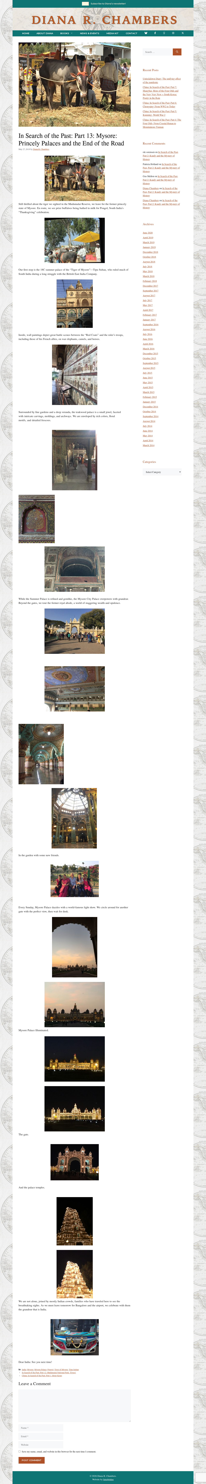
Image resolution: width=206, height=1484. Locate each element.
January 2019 (149, 247)
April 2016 (148, 343)
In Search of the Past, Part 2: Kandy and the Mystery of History (160, 155)
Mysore (30, 1369)
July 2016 (147, 334)
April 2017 (148, 310)
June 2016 (148, 338)
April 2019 (148, 237)
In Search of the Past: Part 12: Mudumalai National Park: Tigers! (49, 1372)
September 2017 (150, 290)
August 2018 (149, 261)
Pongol (51, 1369)
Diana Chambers (151, 188)
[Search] (177, 51)
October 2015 (149, 358)
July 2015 (147, 372)
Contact (131, 33)
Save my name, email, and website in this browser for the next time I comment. (59, 1451)
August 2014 (149, 421)
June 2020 (148, 232)
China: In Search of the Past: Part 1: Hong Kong (42, 1375)
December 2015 (150, 353)
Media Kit (112, 33)
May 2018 (148, 271)
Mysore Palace (40, 1369)
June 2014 (148, 430)
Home (25, 33)
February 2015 (150, 396)
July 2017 (147, 300)
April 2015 (148, 387)
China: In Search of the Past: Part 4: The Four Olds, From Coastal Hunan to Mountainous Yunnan (162, 123)
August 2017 (149, 295)
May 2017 (148, 305)
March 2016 (148, 348)
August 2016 (149, 329)
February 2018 (150, 281)
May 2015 (148, 382)
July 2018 (147, 266)
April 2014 (148, 440)
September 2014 (150, 416)
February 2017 (150, 314)
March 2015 (148, 392)
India (24, 1369)
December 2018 (150, 252)
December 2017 (150, 285)
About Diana (44, 33)
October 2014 (149, 411)
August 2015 (149, 367)
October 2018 (149, 256)
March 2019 (148, 242)
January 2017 (149, 319)
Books (64, 33)
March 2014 (148, 445)
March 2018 (148, 276)
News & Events (89, 33)
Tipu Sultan (74, 1369)
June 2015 (148, 377)
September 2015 (150, 363)
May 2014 (148, 435)
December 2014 (150, 406)
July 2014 (147, 425)
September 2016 (150, 324)
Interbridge (108, 1479)
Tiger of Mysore (61, 1369)
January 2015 (149, 401)
